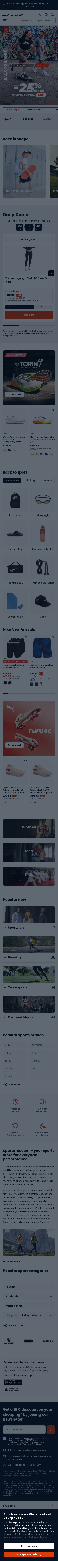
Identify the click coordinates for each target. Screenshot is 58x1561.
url (29, 828)
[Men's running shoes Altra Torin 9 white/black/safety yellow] (42, 420)
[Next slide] (51, 273)
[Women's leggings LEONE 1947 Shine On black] (29, 259)
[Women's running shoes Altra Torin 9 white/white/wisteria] (15, 420)
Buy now (29, 315)
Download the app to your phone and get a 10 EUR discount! (30, 5)
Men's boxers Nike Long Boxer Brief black (13, 666)
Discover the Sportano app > (18, 1375)
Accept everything (29, 1554)
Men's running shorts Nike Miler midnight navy (41, 666)
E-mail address (14, 1429)
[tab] (29, 1288)
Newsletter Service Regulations (17, 1476)
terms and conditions (28, 333)
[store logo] (19, 15)
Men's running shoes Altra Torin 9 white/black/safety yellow (42, 439)
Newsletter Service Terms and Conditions (24, 1444)
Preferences (29, 1546)
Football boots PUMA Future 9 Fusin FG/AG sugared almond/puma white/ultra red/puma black (41, 790)
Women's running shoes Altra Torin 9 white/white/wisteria (14, 439)
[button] (25, 410)
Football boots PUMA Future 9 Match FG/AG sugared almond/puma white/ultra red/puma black (14, 790)
